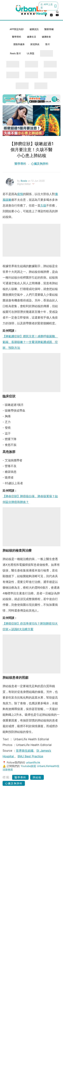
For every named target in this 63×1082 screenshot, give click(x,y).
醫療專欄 (48, 29)
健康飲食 (46, 36)
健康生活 (31, 36)
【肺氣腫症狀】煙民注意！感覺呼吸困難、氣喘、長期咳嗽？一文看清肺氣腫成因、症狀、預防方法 (30, 342)
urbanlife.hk (33, 762)
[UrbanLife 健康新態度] (31, 10)
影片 (47, 44)
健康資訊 (34, 29)
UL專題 (30, 53)
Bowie (24, 180)
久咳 (43, 205)
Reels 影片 (15, 53)
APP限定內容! (17, 29)
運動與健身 (19, 44)
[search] (57, 11)
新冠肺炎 (34, 44)
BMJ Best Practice (30, 756)
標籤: (7, 777)
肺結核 (37, 777)
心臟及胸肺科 (39, 163)
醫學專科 (16, 36)
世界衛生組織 (24, 750)
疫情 (20, 194)
